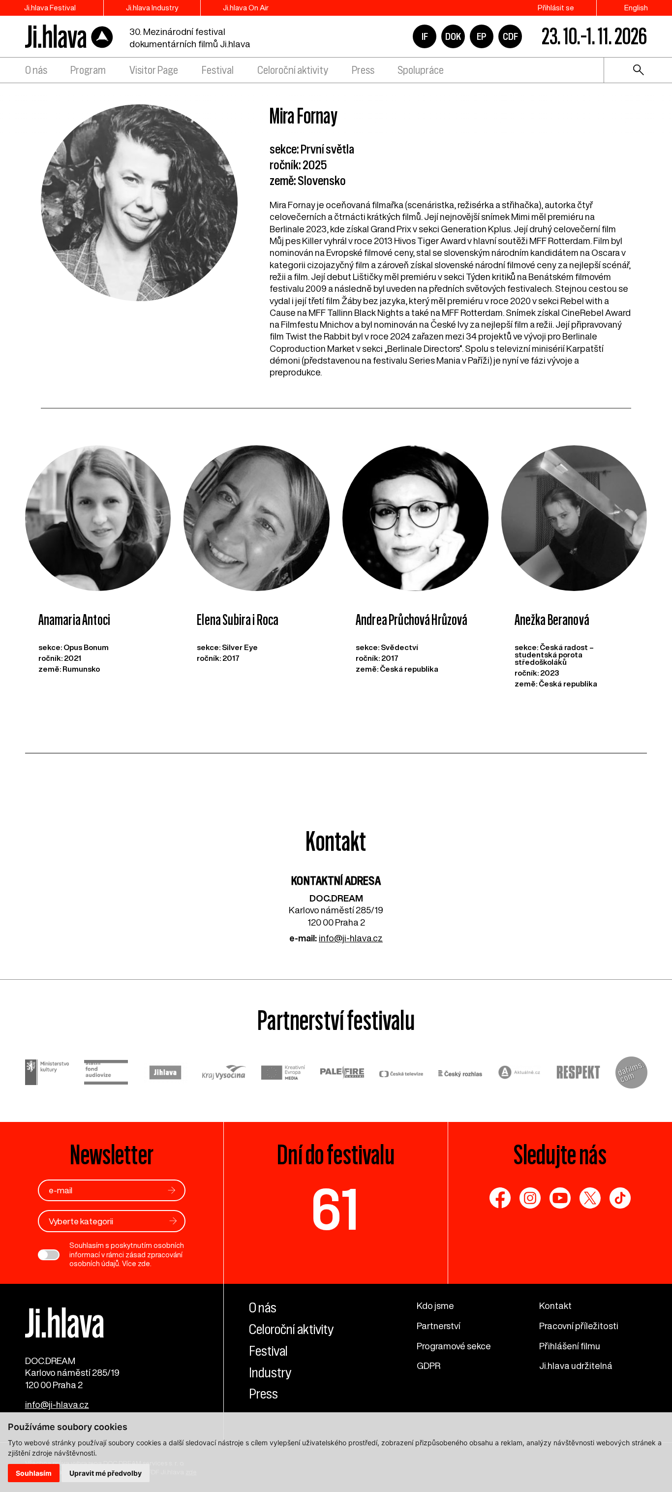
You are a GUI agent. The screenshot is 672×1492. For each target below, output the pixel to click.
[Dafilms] (631, 1074)
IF (425, 36)
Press (363, 70)
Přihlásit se (556, 7)
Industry (270, 1372)
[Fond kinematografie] (106, 1074)
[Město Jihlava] (165, 1074)
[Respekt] (578, 1073)
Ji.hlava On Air (246, 7)
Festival (218, 70)
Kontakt (555, 1305)
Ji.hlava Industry (152, 7)
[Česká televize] (401, 1074)
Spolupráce (420, 70)
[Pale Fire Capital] (342, 1073)
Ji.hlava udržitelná (575, 1365)
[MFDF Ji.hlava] (69, 37)
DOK (453, 36)
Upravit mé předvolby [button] (105, 1473)
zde (144, 1263)
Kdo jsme (435, 1305)
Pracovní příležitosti (578, 1325)
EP (482, 36)
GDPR (428, 1365)
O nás (36, 70)
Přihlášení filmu (569, 1345)
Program (88, 70)
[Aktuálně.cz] (519, 1073)
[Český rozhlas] (460, 1074)
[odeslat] (172, 1190)
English (636, 7)
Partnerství (438, 1325)
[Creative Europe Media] (283, 1074)
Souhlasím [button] (34, 1473)
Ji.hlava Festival (50, 7)
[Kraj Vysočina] (224, 1073)
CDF (510, 36)
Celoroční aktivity (292, 70)
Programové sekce (454, 1345)
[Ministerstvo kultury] (47, 1073)
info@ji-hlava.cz (351, 937)
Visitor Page (153, 70)
